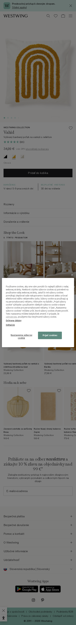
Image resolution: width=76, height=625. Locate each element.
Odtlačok (10, 325)
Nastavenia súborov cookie (21, 336)
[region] (38, 312)
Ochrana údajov (13, 320)
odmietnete (11, 316)
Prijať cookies (50, 335)
